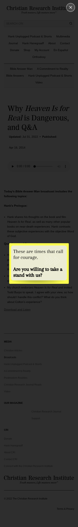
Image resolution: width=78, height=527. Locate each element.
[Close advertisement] (70, 7)
